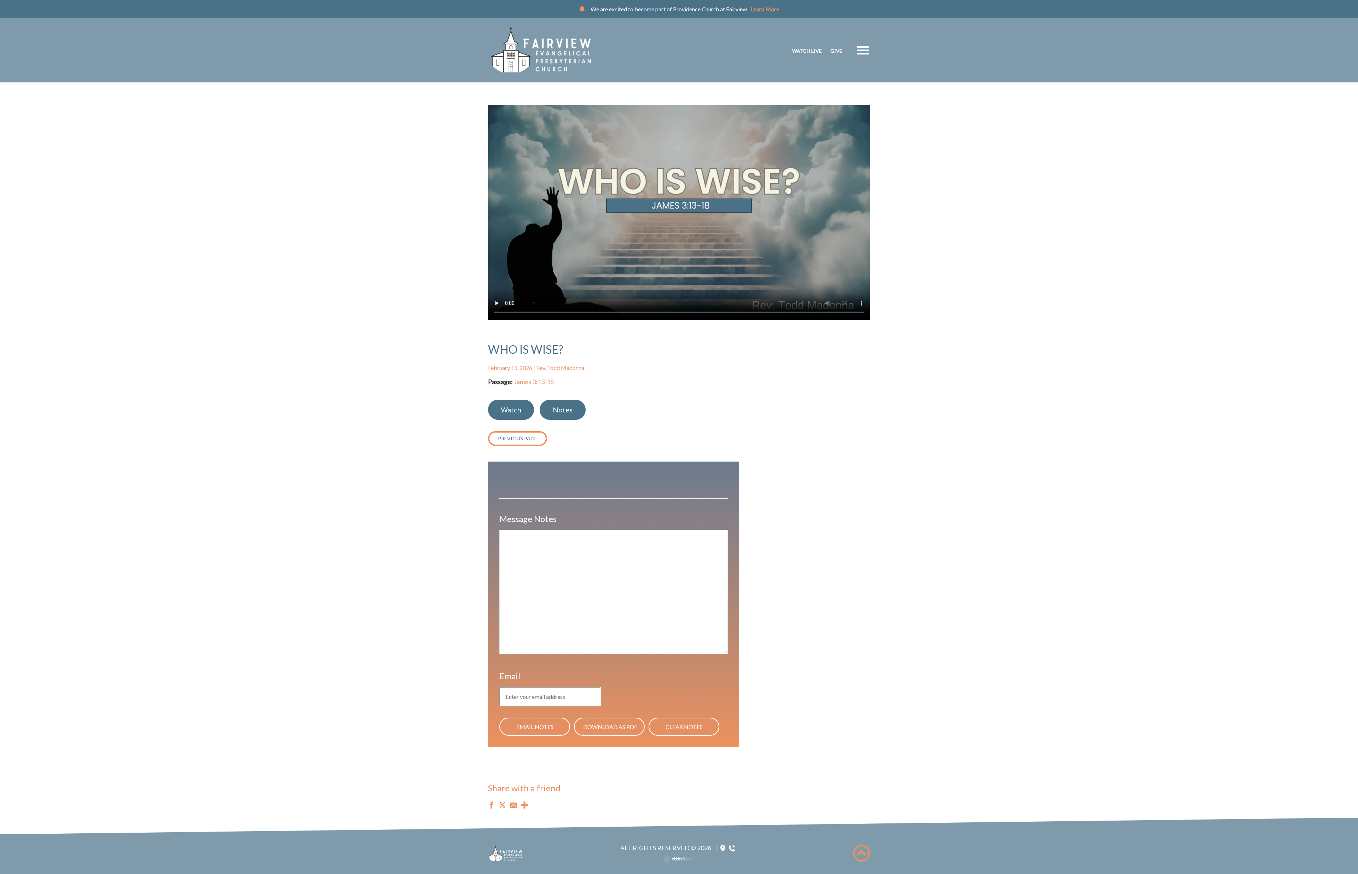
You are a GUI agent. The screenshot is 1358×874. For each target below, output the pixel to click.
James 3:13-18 (534, 382)
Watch (511, 409)
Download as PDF (610, 726)
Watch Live (807, 51)
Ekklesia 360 (677, 859)
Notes (563, 409)
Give (836, 51)
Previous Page (517, 438)
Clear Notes (684, 726)
